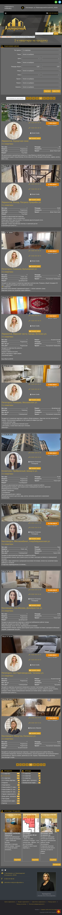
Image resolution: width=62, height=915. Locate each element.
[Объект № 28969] (31, 240)
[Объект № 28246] (31, 644)
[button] (41, 50)
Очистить (47, 91)
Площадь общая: (16, 66)
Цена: (19, 58)
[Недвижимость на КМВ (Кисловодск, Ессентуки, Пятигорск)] (1, 36)
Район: (19, 62)
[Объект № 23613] (31, 707)
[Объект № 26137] (31, 512)
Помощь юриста (52, 901)
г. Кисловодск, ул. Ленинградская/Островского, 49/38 (41, 7)
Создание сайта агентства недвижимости (51, 909)
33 (44, 98)
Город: (19, 54)
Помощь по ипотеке (21, 904)
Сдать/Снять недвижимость (39, 901)
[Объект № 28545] (31, 173)
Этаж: (19, 75)
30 (33, 98)
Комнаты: (18, 87)
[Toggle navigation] (5, 13)
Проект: (18, 79)
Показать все (56, 864)
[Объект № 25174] (31, 442)
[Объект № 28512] (31, 112)
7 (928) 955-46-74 (35, 122)
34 (48, 98)
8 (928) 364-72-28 (35, 717)
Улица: (19, 70)
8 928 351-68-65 (53, 13)
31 (37, 98)
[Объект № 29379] (31, 305)
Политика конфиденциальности (36, 904)
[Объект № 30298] (31, 579)
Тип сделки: (17, 50)
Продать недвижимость (24, 901)
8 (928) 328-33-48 (35, 452)
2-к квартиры (7, 36)
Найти (56, 33)
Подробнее (17, 859)
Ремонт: (18, 83)
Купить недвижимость (10, 901)
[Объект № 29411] (31, 373)
